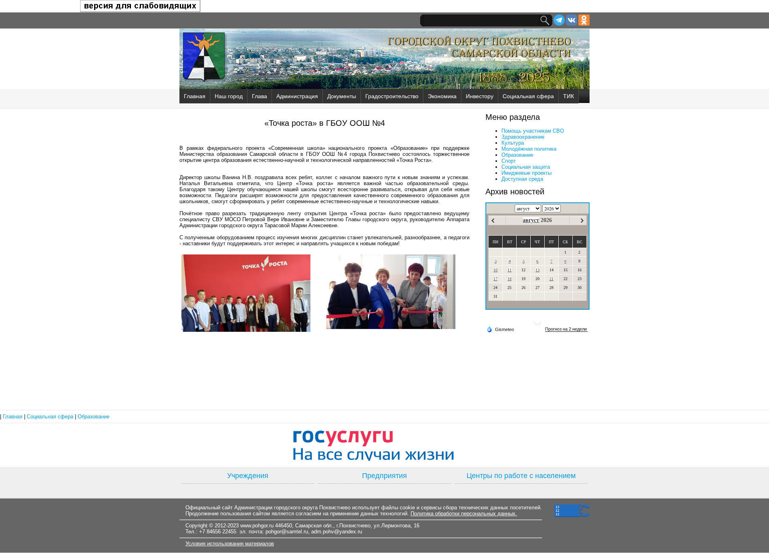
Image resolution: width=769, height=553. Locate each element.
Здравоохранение (522, 137)
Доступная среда (522, 179)
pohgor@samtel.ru (287, 532)
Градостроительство (392, 96)
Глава (259, 96)
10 (495, 270)
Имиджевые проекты (526, 173)
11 (509, 270)
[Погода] (500, 329)
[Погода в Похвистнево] (537, 324)
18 (509, 278)
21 (552, 278)
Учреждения (247, 476)
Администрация (297, 96)
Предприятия (384, 476)
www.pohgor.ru (257, 526)
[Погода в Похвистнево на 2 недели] (566, 329)
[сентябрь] (582, 220)
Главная (194, 96)
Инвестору (479, 96)
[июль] (492, 220)
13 (537, 270)
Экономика (442, 96)
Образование (517, 155)
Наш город (229, 96)
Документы (341, 96)
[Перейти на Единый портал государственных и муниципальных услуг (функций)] (384, 445)
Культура (512, 143)
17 (495, 278)
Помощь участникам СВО (532, 131)
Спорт (508, 161)
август (531, 220)
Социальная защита (525, 167)
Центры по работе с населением (521, 476)
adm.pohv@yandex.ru (336, 532)
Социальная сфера (528, 96)
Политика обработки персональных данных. (464, 514)
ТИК (568, 96)
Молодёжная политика (528, 149)
